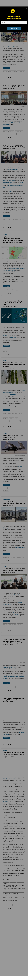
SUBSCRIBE (14, 29)
